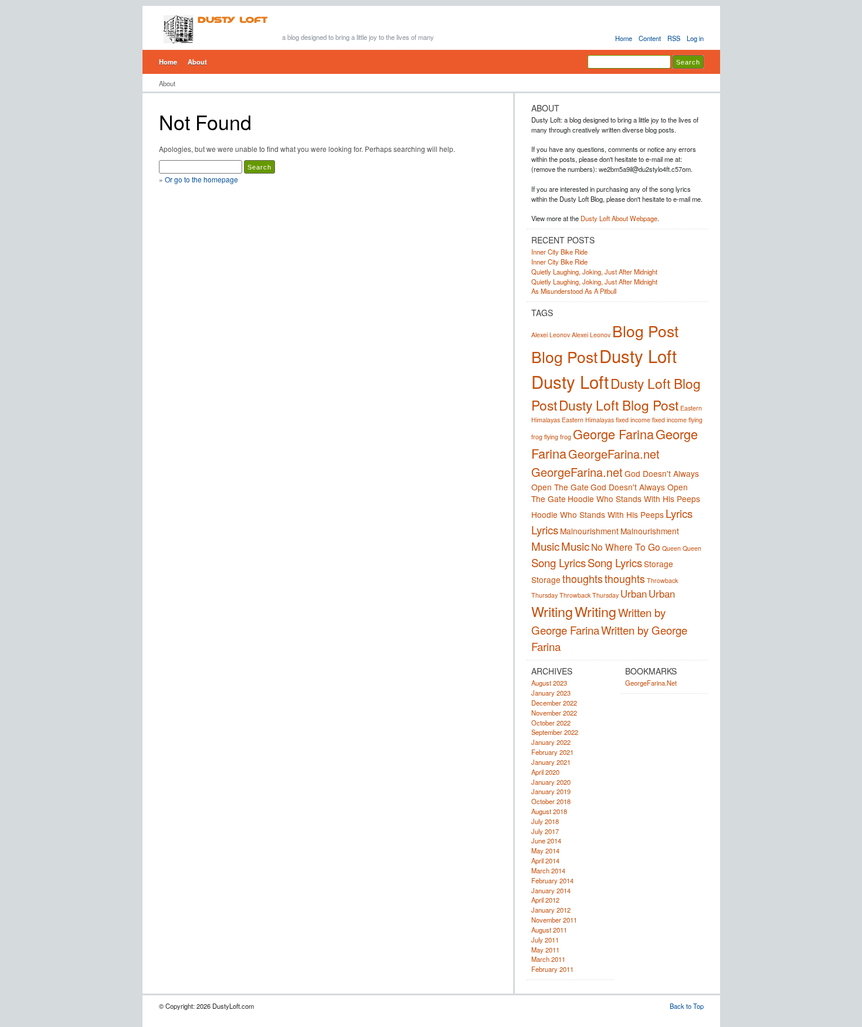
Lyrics (679, 513)
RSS (673, 38)
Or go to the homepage (201, 179)
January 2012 (551, 909)
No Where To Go (625, 546)
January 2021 (551, 762)
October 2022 (551, 722)
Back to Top (687, 1006)
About (197, 61)
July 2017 (545, 831)
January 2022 (551, 742)
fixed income (633, 419)
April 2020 (545, 772)
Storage (658, 564)
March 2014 (548, 870)
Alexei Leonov (550, 334)
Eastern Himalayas (588, 419)
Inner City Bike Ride (559, 251)
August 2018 (549, 811)
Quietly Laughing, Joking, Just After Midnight (594, 271)
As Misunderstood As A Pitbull (573, 291)
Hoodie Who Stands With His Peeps (634, 498)
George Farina (613, 434)
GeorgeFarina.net (614, 453)
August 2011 (549, 929)
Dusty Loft (638, 355)
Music (545, 546)
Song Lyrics (558, 562)
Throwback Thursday (589, 595)
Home (623, 38)
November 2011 (554, 919)
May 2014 (545, 850)
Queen (671, 548)
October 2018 (551, 801)
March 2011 (548, 959)
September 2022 (554, 732)
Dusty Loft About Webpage (619, 218)
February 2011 (552, 969)
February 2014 (552, 880)
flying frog (557, 436)
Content (650, 38)
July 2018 (545, 821)
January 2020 (551, 782)
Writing (552, 611)
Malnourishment (589, 531)
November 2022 (554, 712)
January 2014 (551, 890)
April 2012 (545, 899)
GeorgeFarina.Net (651, 682)
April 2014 (545, 860)
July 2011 (545, 939)
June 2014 (546, 840)
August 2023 (549, 682)
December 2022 (554, 702)
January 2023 (551, 692)
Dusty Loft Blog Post (618, 404)
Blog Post (645, 331)
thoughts (582, 578)
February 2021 (552, 752)
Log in (695, 38)
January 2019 (551, 791)
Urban (633, 594)
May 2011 (545, 949)
